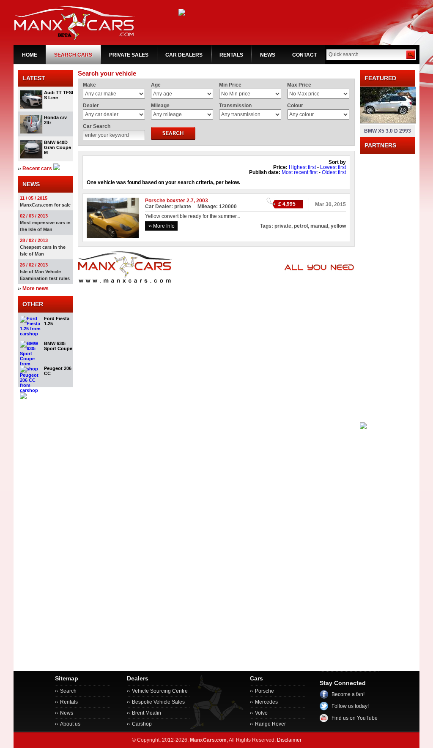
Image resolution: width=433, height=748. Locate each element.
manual (319, 226)
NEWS (267, 55)
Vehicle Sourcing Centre (160, 691)
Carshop (142, 724)
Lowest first (333, 167)
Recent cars (37, 168)
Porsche (264, 691)
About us (70, 724)
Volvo (261, 713)
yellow (338, 226)
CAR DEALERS (184, 55)
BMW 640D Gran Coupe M (57, 147)
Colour (295, 106)
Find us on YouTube (355, 718)
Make (89, 85)
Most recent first (300, 172)
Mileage (160, 106)
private (282, 226)
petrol (301, 226)
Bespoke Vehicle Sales (158, 702)
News (66, 713)
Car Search (96, 126)
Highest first (302, 167)
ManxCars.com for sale (45, 204)
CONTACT (304, 55)
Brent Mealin (146, 713)
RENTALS (231, 55)
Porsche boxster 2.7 (169, 201)
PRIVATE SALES (128, 55)
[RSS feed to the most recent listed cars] (56, 168)
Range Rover (270, 724)
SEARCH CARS (73, 55)
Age (156, 85)
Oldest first (334, 172)
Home (29, 55)
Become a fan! (348, 694)
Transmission (235, 106)
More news (35, 288)
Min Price (230, 85)
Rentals (69, 702)
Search (68, 691)
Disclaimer (289, 740)
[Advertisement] (387, 280)
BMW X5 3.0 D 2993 (387, 131)
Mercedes (266, 702)
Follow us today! (350, 706)
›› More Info (161, 226)
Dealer (91, 106)
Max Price (299, 85)
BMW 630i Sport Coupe (58, 346)
